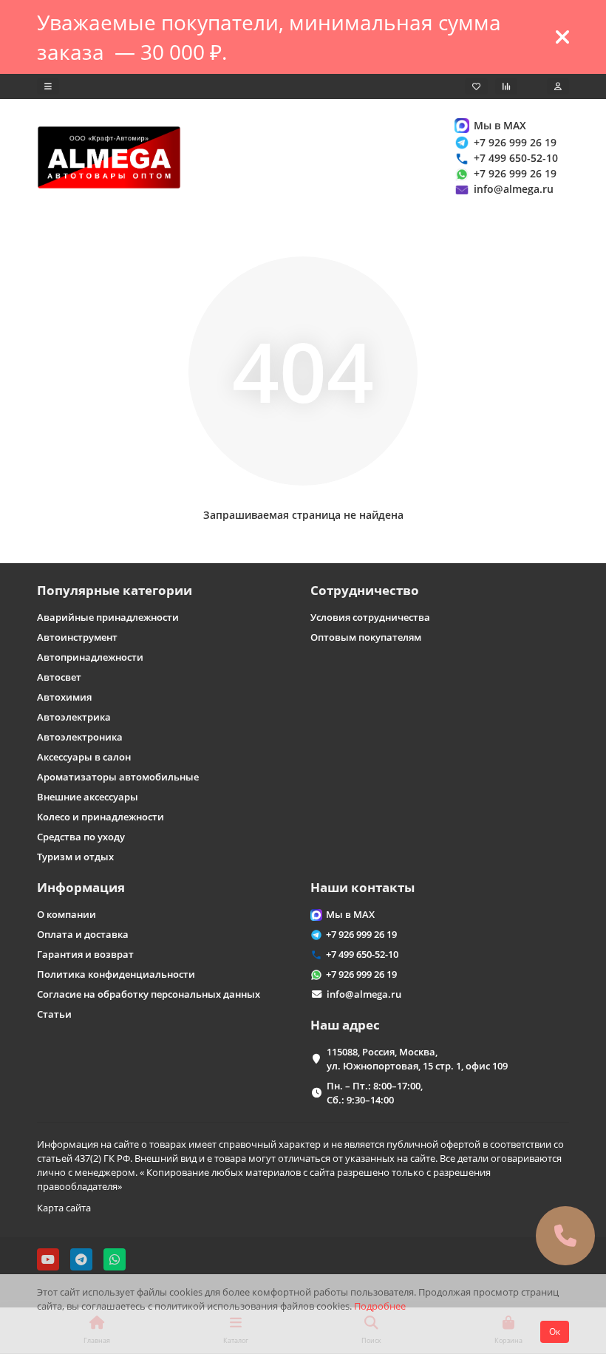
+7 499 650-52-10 (516, 158)
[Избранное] (476, 86)
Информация (81, 887)
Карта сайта (64, 1207)
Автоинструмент (77, 637)
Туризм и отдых (75, 856)
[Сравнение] (506, 86)
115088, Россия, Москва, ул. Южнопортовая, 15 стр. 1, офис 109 (417, 1058)
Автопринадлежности (90, 657)
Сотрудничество (364, 590)
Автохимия (64, 697)
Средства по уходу (81, 836)
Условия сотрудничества (370, 617)
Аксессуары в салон (84, 756)
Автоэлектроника (80, 737)
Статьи (54, 1014)
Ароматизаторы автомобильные (118, 776)
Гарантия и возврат (85, 954)
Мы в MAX (500, 125)
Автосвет (59, 677)
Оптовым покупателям (365, 637)
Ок (554, 1331)
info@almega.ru (514, 189)
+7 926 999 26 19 (515, 142)
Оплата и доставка (83, 934)
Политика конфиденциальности (116, 974)
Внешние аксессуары (87, 796)
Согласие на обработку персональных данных (148, 994)
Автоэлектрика (74, 717)
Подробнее (380, 1306)
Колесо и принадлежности (100, 816)
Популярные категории (114, 590)
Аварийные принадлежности (108, 617)
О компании (66, 914)
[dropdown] (48, 86)
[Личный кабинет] (558, 86)
